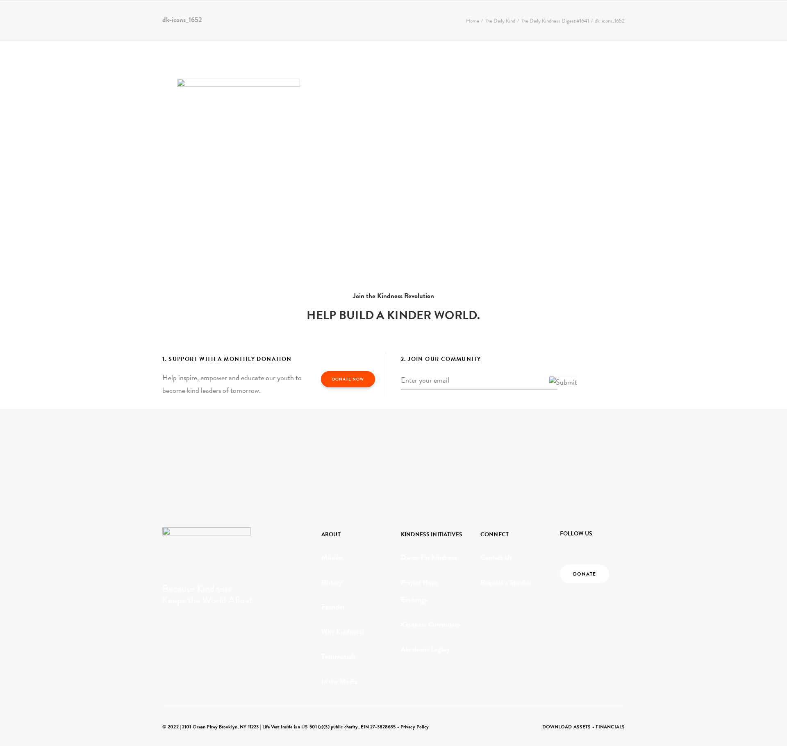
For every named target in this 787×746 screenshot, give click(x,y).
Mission (332, 557)
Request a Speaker (506, 582)
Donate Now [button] (348, 379)
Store (307, 19)
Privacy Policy (414, 726)
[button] (743, 19)
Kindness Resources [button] (228, 19)
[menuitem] (103, 19)
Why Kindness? (343, 632)
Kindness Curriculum (430, 624)
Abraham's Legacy (425, 649)
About (99, 19)
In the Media (339, 681)
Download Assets (566, 726)
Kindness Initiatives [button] (155, 19)
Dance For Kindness (429, 557)
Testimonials (338, 656)
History (331, 582)
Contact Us (496, 557)
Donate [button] (584, 574)
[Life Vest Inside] (43, 19)
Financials (610, 726)
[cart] (766, 19)
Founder (333, 607)
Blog (282, 19)
